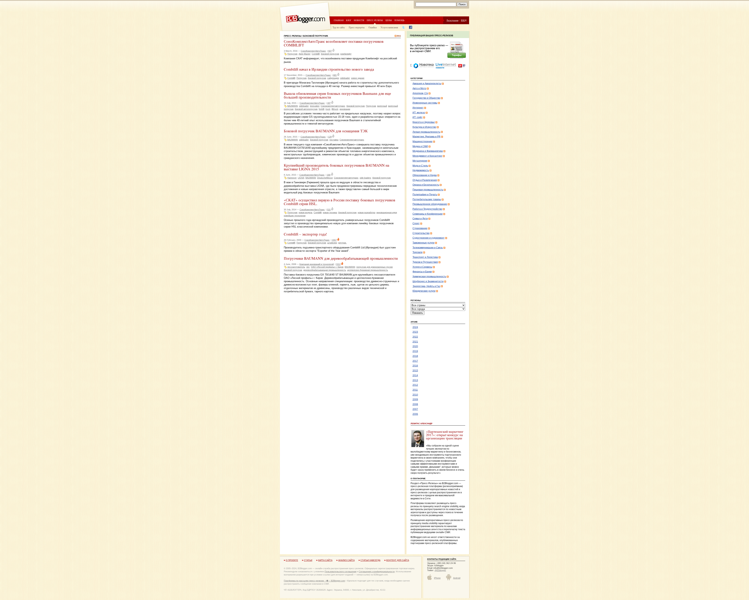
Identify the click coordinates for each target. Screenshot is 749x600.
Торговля (417, 252)
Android (456, 578)
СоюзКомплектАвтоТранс (313, 51)
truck (328, 109)
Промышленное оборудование (430, 204)
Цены (388, 20)
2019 (415, 351)
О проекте (292, 560)
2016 (415, 365)
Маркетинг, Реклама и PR (426, 136)
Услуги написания (389, 27)
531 (329, 209)
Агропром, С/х (420, 93)
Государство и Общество (426, 98)
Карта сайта (325, 560)
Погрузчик (292, 54)
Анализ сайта (346, 560)
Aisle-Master (305, 54)
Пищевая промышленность (428, 189)
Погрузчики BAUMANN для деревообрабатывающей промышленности (341, 258)
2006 (415, 414)
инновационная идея (386, 212)
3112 (338, 264)
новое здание (357, 78)
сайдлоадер (333, 78)
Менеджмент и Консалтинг (427, 156)
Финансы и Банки (422, 271)
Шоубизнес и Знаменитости (428, 281)
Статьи (308, 560)
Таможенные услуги (423, 243)
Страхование (420, 228)
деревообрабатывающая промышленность (324, 270)
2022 (415, 337)
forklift (321, 109)
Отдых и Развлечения (425, 180)
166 (328, 175)
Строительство (421, 233)
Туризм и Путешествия (425, 262)
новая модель (305, 212)
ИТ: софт (417, 117)
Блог (348, 20)
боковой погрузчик (330, 54)
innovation (314, 106)
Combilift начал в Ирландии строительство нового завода (329, 69)
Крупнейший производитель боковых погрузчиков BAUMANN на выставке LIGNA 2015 (336, 167)
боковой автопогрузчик (306, 109)
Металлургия (420, 161)
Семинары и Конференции (428, 214)
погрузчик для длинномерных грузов (374, 267)
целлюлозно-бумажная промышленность (367, 270)
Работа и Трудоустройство (427, 209)
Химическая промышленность (429, 276)
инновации (345, 109)
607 (330, 51)
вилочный (382, 106)
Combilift (316, 54)
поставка (333, 140)
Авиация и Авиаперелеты (427, 83)
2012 (415, 385)
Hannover (292, 178)
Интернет (418, 108)
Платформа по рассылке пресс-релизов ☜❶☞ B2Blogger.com (314, 581)
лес (308, 267)
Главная (338, 20)
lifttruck (335, 109)
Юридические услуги (424, 291)
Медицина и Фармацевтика (428, 151)
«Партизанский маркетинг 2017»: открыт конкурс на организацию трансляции (444, 435)
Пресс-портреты (357, 27)
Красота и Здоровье (424, 122)
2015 (415, 370)
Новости (359, 20)
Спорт (416, 223)
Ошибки (372, 27)
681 (335, 75)
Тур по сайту (339, 27)
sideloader (345, 78)
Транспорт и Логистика (425, 257)
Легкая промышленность (426, 132)
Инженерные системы (425, 103)
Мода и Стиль (420, 165)
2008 (415, 404)
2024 (415, 327)
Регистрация (452, 20)
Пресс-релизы (375, 20)
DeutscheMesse (325, 178)
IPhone (437, 578)
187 (329, 103)
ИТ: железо (419, 112)
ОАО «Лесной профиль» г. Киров (327, 267)
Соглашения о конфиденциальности (377, 571)
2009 (415, 399)
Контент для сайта (397, 560)
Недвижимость (421, 170)
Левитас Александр (421, 423)
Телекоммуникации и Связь (428, 247)
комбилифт (345, 54)
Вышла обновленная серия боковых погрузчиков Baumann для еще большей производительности (337, 95)
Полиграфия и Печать (425, 194)
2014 (415, 375)
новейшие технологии (294, 215)
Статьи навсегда (370, 560)
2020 (415, 346)
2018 (415, 356)
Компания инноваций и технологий (316, 264)
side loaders (365, 178)
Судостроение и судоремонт (429, 238)
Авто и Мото (419, 88)
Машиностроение (422, 141)
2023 (415, 332)
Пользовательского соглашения (340, 571)
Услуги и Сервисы (422, 267)
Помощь (399, 20)
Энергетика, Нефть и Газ (426, 286)
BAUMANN (292, 106)
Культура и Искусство (424, 127)
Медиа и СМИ (420, 146)
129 (330, 137)
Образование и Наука (425, 175)
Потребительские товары (427, 199)
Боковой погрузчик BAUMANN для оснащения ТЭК (326, 130)
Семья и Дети (420, 218)
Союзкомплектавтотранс (333, 106)
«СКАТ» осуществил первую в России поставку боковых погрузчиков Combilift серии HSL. (339, 201)
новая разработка (366, 212)
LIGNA (301, 178)
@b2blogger (440, 570)
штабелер (332, 243)
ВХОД (464, 20)
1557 (334, 240)
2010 (415, 395)
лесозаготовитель (296, 267)
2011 (415, 390)
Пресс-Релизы (292, 36)
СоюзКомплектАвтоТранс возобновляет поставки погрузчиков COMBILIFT (333, 43)
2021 (415, 341)
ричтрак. (342, 243)
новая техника (330, 212)
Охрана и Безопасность (426, 185)
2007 (415, 409)
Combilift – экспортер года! (305, 234)
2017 (415, 361)
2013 (415, 380)
